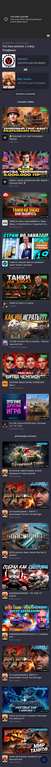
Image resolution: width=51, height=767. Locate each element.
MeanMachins (15, 227)
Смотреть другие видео (31, 63)
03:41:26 (44, 548)
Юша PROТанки (16, 429)
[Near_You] (5, 137)
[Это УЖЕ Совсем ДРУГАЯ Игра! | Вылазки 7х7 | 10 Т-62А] (25, 407)
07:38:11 (44, 298)
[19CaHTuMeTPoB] (5, 263)
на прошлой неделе (39, 484)
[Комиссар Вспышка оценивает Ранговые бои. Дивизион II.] (25, 699)
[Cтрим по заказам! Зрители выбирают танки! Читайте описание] (25, 246)
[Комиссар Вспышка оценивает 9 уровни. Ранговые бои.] (25, 740)
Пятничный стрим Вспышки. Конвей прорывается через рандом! (25, 472)
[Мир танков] (5, 473)
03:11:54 (44, 466)
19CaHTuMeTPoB (17, 268)
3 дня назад (42, 443)
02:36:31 (44, 507)
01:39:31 (44, 670)
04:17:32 (44, 337)
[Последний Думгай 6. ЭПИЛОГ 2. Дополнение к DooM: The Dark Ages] (25, 659)
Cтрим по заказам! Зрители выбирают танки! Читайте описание (26, 263)
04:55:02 (44, 378)
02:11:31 (44, 711)
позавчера (42, 396)
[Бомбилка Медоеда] (5, 343)
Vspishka (22, 59)
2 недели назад (40, 648)
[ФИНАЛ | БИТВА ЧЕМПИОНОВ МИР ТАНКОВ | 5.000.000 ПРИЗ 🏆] (25, 164)
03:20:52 (44, 752)
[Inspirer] (5, 304)
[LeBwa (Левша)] (5, 384)
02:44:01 (44, 418)
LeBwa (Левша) (16, 388)
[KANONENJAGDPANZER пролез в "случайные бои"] (25, 618)
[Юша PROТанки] (5, 424)
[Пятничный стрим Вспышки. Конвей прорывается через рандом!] (25, 454)
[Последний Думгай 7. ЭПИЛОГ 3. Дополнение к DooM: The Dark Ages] (25, 495)
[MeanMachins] (5, 223)
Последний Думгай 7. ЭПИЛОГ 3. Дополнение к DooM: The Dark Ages (25, 513)
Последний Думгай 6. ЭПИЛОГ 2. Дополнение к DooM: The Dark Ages (25, 676)
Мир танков (24, 79)
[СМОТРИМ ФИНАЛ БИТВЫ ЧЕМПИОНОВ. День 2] (25, 366)
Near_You (13, 142)
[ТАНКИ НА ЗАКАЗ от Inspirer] (25, 287)
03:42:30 (44, 132)
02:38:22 (44, 588)
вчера (43, 110)
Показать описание (25, 94)
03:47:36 (44, 629)
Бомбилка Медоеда (18, 347)
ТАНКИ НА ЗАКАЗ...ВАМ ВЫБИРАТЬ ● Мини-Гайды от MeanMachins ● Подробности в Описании (28, 224)
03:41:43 (44, 176)
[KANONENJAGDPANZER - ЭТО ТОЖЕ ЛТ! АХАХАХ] (25, 577)
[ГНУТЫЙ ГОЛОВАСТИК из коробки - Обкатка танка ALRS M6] (25, 325)
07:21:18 (44, 217)
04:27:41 (44, 257)
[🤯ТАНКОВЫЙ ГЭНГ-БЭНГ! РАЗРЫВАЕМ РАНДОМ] (25, 120)
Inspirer (13, 306)
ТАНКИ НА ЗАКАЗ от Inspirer (21, 303)
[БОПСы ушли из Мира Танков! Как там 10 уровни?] (25, 536)
